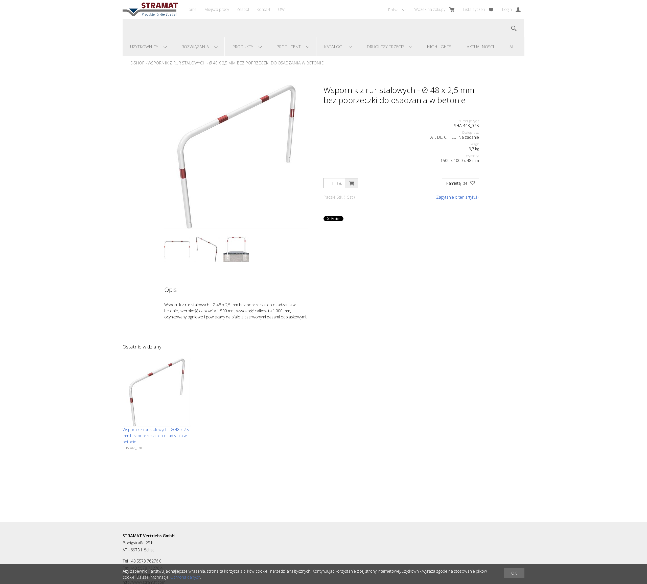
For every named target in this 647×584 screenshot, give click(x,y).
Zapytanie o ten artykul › (457, 197)
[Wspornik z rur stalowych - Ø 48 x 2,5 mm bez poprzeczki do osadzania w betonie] (157, 392)
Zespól (243, 9)
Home (191, 9)
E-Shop (137, 63)
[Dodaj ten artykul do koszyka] (351, 183)
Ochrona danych (185, 577)
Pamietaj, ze (457, 183)
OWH (283, 9)
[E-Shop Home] (150, 9)
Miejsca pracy (216, 9)
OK (514, 573)
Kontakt (263, 9)
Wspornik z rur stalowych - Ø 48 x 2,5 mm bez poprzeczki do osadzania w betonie (236, 63)
